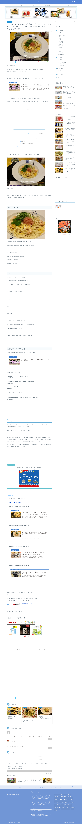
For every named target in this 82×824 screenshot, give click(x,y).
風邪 (56, 810)
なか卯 (59, 39)
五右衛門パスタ (61, 35)
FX (55, 794)
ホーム (13, 5)
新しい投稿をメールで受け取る (15, 768)
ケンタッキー (61, 42)
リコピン (67, 802)
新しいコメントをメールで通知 (15, 766)
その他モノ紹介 (61, 63)
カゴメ (59, 48)
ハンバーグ (71, 799)
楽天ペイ (73, 807)
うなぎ (59, 794)
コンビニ (24, 5)
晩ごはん (56, 807)
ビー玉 (11, 733)
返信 (51, 738)
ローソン (72, 802)
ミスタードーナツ (62, 44)
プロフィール (59, 5)
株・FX (59, 70)
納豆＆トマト (61, 54)
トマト (35, 5)
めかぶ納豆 (56, 796)
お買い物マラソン (64, 794)
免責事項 (18, 822)
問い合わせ (70, 5)
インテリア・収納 (62, 62)
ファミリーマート (57, 802)
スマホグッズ (61, 65)
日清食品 (60, 47)
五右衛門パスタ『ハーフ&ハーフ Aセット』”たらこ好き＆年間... (69, 170)
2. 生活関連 (59, 57)
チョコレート (57, 799)
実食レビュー (23, 141)
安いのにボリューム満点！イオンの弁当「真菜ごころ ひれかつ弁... (69, 158)
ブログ (63, 802)
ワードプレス (57, 804)
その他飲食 (60, 52)
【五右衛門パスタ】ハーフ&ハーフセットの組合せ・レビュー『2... (69, 135)
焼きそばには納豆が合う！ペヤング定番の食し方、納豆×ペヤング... (69, 152)
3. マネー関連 (60, 68)
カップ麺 (62, 796)
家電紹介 (60, 59)
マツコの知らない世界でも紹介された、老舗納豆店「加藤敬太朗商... (69, 118)
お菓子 (59, 51)
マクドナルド (61, 41)
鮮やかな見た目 (24, 139)
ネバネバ (66, 799)
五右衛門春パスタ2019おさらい (27, 143)
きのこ (70, 794)
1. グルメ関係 (60, 30)
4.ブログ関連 (60, 74)
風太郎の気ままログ (41, 1)
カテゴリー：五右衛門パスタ (17, 502)
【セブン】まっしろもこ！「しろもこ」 (40, 807)
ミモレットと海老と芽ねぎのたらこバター (29, 138)
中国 (61, 804)
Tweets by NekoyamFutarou (13, 794)
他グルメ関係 (47, 5)
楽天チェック (68, 807)
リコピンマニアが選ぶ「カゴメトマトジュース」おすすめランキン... (69, 164)
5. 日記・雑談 (60, 77)
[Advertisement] (29, 118)
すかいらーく (61, 45)
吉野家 (59, 38)
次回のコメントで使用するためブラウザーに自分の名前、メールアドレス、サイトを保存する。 (29, 763)
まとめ (21, 146)
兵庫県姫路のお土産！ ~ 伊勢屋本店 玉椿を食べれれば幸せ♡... (69, 147)
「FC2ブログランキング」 (27, 603)
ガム (65, 796)
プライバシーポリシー (11, 822)
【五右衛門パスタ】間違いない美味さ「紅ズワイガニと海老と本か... (69, 129)
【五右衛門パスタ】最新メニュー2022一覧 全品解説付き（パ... (69, 141)
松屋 (59, 36)
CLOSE (41, 133)
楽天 (63, 807)
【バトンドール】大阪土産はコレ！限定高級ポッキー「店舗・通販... (69, 124)
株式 (60, 807)
